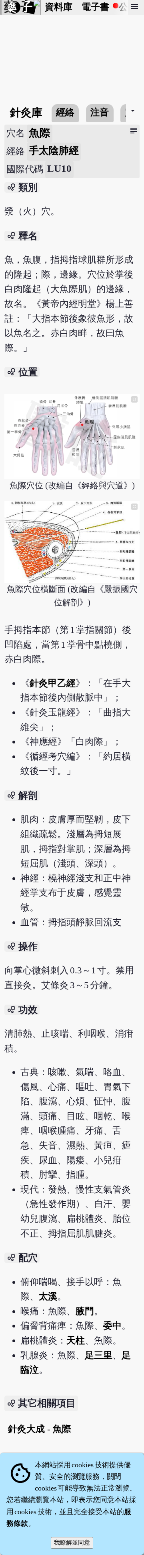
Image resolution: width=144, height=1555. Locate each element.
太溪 (48, 1296)
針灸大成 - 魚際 (39, 1429)
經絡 (65, 112)
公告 (128, 7)
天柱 (75, 1340)
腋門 (85, 1311)
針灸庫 (26, 113)
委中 (112, 1326)
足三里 (98, 1355)
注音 (99, 112)
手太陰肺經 (54, 150)
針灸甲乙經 (53, 683)
